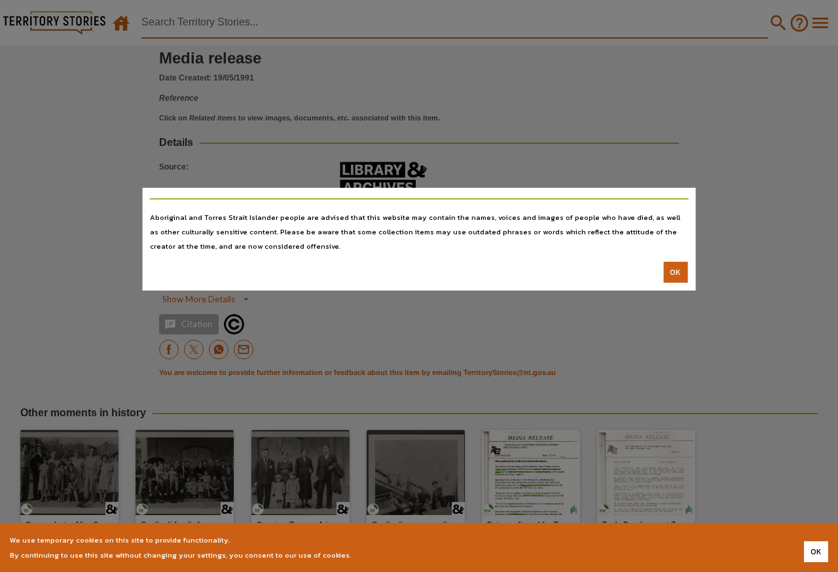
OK (675, 272)
